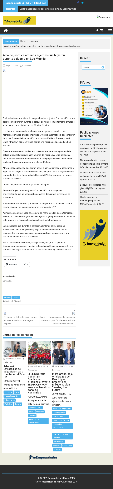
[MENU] (110, 30)
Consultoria (57, 421)
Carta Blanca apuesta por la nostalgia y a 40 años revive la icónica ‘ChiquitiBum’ (93, 148)
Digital (16, 392)
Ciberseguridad (59, 413)
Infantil (31, 412)
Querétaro (58, 450)
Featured (9, 301)
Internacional (59, 442)
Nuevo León (67, 446)
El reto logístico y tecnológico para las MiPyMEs (90, 201)
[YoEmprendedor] (6, 30)
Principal (17, 301)
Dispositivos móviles (12, 396)
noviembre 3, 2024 (62, 366)
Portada (16, 297)
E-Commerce (9, 400)
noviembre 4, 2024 (13, 359)
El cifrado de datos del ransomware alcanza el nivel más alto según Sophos (20, 320)
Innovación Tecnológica (58, 425)
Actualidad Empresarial (62, 409)
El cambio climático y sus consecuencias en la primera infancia (50, 9)
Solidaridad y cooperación (34, 420)
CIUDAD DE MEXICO (60, 417)
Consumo (8, 392)
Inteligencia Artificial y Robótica (61, 436)
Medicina (40, 412)
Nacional (7, 297)
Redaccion (26, 66)
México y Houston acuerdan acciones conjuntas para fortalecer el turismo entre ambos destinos (57, 320)
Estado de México (36, 408)
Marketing (8, 404)
